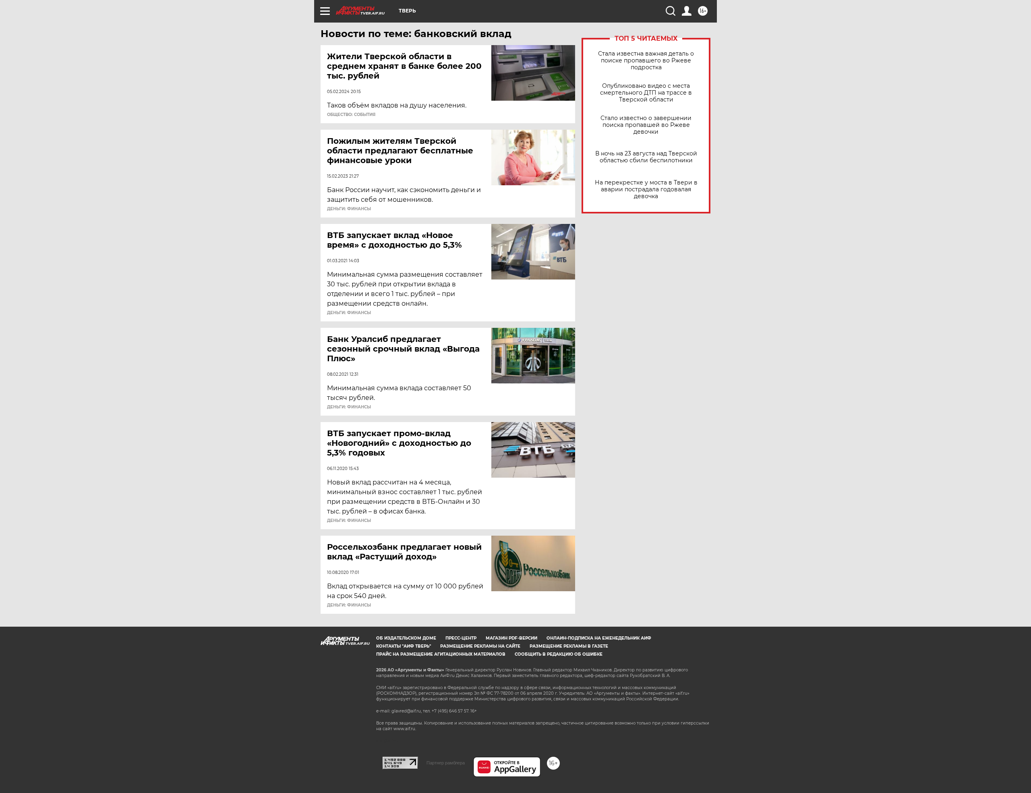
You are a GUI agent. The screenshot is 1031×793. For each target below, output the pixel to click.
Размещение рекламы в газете (569, 646)
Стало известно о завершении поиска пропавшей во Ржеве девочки (645, 125)
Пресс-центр (460, 638)
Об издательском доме (406, 638)
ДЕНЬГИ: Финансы (349, 209)
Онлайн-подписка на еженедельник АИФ (599, 638)
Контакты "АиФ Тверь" (403, 646)
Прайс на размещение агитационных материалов (440, 654)
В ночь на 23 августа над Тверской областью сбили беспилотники (646, 157)
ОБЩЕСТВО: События (351, 115)
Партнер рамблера (445, 762)
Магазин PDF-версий (511, 638)
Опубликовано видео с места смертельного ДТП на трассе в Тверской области (646, 93)
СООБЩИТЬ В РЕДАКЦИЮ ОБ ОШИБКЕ (558, 654)
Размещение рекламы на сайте (480, 646)
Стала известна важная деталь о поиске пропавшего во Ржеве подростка (646, 60)
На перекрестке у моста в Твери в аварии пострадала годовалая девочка (646, 189)
